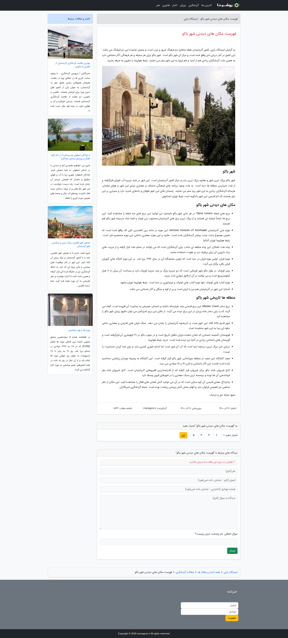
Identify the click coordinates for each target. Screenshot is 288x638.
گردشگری (193, 5)
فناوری (166, 5)
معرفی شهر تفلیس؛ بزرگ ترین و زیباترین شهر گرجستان (71, 244)
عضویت (232, 618)
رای (183, 435)
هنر (158, 5)
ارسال (232, 551)
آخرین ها (206, 5)
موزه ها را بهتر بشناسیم (79, 330)
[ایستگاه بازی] (228, 5)
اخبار (174, 5)
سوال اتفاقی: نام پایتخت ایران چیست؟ (216, 534)
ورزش (183, 5)
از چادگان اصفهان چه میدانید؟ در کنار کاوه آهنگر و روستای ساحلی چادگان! (70, 156)
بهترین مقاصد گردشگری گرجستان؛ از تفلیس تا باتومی (73, 64)
